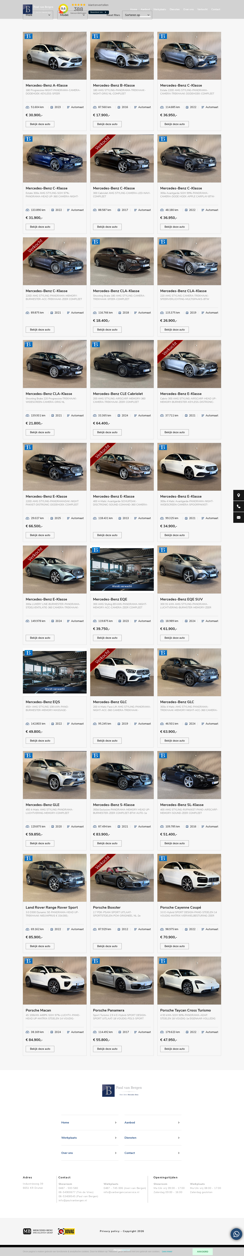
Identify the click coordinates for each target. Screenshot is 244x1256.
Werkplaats (159, 9)
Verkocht (202, 9)
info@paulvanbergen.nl (73, 1200)
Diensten (175, 9)
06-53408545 (67, 1196)
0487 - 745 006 (113, 1188)
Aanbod (145, 9)
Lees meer (167, 1251)
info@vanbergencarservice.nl (121, 1192)
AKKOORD (202, 1251)
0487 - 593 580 (68, 1188)
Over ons (188, 9)
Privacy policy (109, 1231)
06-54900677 (67, 1192)
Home (133, 9)
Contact (215, 9)
